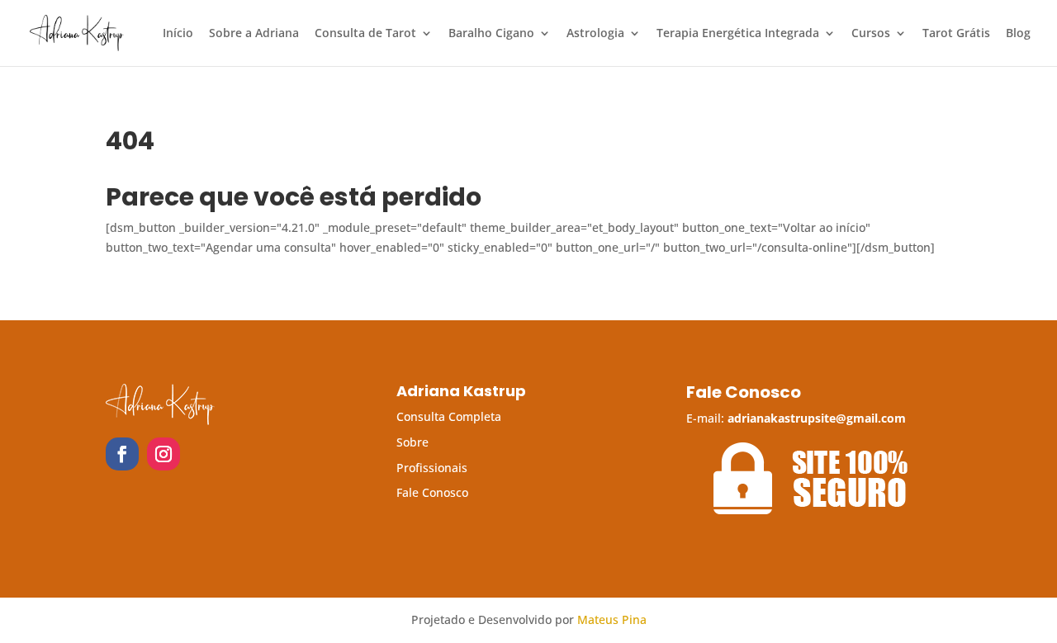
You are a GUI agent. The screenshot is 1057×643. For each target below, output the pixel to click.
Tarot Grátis (956, 33)
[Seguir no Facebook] (122, 453)
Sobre (412, 442)
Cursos (870, 33)
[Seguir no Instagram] (163, 453)
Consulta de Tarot (365, 33)
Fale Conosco (432, 492)
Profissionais (431, 467)
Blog (1018, 33)
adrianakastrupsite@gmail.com (817, 418)
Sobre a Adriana (254, 33)
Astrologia (595, 33)
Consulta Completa (448, 416)
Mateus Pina (612, 619)
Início (178, 33)
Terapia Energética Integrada (737, 33)
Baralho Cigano (491, 33)
